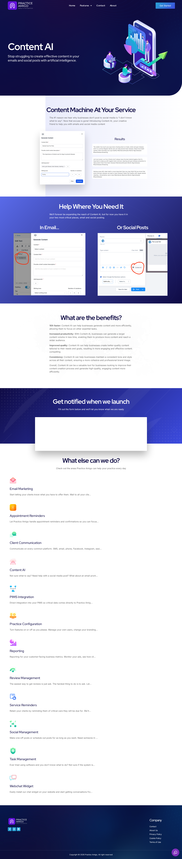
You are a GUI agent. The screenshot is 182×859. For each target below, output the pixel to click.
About (113, 5)
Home (72, 5)
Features (84, 5)
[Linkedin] (18, 829)
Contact (100, 5)
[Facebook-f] (10, 829)
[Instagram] (14, 829)
